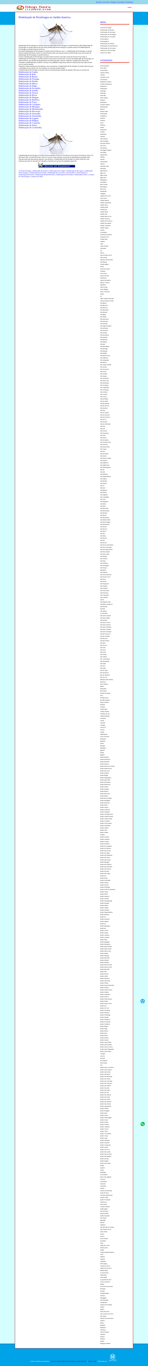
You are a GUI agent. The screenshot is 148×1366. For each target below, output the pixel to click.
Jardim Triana (104, 1136)
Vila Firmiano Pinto (105, 442)
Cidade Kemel (104, 212)
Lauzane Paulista (105, 104)
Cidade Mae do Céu (105, 216)
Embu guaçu (103, 1263)
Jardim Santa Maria (105, 1051)
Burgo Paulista (104, 702)
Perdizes (102, 120)
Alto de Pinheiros (105, 675)
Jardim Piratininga (105, 1015)
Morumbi (102, 1184)
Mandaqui (103, 1172)
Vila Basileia (103, 342)
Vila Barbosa (103, 339)
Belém (102, 686)
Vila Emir (102, 428)
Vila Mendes (103, 481)
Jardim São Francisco (106, 1083)
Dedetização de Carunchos (56, 173)
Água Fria (103, 173)
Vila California (104, 358)
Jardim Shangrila (104, 1111)
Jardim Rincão (104, 1031)
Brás (101, 695)
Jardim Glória (104, 894)
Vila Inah (102, 472)
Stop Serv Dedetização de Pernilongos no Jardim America (68, 1361)
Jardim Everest (104, 885)
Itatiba (102, 1341)
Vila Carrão (103, 371)
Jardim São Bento (105, 1074)
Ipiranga (102, 746)
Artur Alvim (103, 68)
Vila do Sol (103, 419)
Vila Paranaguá (104, 565)
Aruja (101, 1243)
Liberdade (103, 248)
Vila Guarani (103, 460)
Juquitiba (102, 1325)
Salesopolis (103, 1275)
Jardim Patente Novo (106, 990)
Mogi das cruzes (105, 1245)
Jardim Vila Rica (104, 1159)
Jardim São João (104, 1088)
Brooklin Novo (104, 698)
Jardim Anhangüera (105, 777)
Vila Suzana (103, 654)
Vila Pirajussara (104, 584)
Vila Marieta (103, 262)
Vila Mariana (103, 513)
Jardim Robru (104, 1035)
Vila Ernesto (103, 431)
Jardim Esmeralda (105, 880)
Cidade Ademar (104, 200)
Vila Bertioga (104, 349)
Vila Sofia (102, 647)
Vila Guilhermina (104, 465)
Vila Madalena (104, 501)
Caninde (102, 75)
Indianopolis (103, 88)
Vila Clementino (104, 383)
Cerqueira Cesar (104, 77)
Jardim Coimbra (104, 837)
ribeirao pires (104, 1247)
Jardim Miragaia (104, 862)
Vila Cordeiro (104, 392)
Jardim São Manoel (105, 1095)
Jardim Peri (103, 1006)
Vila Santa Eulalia (105, 618)
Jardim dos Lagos (105, 873)
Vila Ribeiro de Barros (106, 604)
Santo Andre (103, 1231)
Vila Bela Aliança (104, 346)
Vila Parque (103, 568)
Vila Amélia (103, 317)
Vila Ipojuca (103, 483)
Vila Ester (103, 435)
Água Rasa (103, 177)
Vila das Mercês (104, 406)
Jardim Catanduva (105, 825)
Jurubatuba (103, 102)
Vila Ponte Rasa (104, 590)
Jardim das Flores (105, 857)
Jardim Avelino (104, 787)
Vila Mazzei (103, 362)
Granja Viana (103, 239)
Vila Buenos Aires (105, 355)
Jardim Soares (104, 1115)
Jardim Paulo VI (104, 996)
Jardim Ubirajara (105, 1140)
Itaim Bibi (103, 95)
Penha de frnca (104, 1193)
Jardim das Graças (105, 860)
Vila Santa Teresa (105, 622)
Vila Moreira (103, 529)
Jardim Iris (103, 917)
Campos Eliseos (104, 72)
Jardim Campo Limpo (106, 819)
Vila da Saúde (104, 401)
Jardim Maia (103, 939)
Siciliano (102, 157)
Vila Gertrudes (104, 454)
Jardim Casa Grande (106, 823)
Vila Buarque (103, 351)
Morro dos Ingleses (105, 1177)
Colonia (102, 230)
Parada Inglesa (104, 264)
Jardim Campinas (105, 812)
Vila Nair (102, 533)
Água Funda (103, 175)
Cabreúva (103, 1330)
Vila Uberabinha (104, 661)
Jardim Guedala (104, 903)
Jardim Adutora (104, 757)
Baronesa (103, 682)
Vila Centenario (104, 378)
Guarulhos (103, 1241)
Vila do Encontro (105, 415)
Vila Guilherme (104, 463)
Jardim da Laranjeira (106, 846)
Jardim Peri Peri (104, 1008)
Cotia (101, 1254)
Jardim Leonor (104, 930)
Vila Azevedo (103, 337)
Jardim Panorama (105, 981)
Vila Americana (104, 319)
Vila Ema (102, 426)
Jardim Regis (103, 1028)
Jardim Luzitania (104, 937)
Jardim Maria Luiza (105, 951)
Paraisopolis (103, 114)
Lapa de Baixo (104, 246)
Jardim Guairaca (104, 896)
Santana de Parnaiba (106, 1305)
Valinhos (102, 1257)
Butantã (102, 704)
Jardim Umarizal (104, 1143)
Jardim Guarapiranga (106, 901)
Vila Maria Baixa (104, 511)
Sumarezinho (104, 161)
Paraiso (102, 1188)
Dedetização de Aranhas (26, 175)
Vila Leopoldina (104, 497)
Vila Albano (103, 303)
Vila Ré (102, 600)
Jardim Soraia (104, 1120)
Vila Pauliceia (103, 572)
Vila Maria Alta (104, 508)
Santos (102, 1234)
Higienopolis (103, 734)
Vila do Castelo (104, 412)
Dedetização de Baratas (40, 171)
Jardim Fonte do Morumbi (107, 889)
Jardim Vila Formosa (106, 1154)
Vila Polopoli (103, 586)
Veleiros (102, 164)
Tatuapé (102, 1054)
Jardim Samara (104, 1040)
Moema (102, 109)
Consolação (103, 232)
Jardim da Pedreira (105, 848)
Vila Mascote (103, 307)
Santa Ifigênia (104, 289)
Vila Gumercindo (105, 447)
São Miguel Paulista (105, 150)
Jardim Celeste (104, 828)
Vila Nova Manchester (106, 549)
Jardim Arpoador (105, 1216)
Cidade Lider (103, 214)
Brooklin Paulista (105, 700)
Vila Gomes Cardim (105, 458)
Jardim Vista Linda (105, 1163)
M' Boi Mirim (103, 1174)
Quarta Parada (104, 276)
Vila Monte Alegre (105, 522)
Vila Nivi (102, 540)
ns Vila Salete (104, 613)
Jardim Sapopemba (105, 1106)
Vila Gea (102, 451)
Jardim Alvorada (104, 761)
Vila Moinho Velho (105, 520)
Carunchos (106, 2)
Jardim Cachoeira (105, 809)
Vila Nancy (103, 536)
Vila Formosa (104, 444)
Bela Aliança (103, 187)
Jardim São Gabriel (105, 1085)
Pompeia (102, 271)
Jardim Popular (104, 1017)
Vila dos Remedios (105, 424)
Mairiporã (103, 1327)
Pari (101, 1065)
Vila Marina (103, 278)
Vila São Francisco (105, 634)
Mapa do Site (92, 1361)
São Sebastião (104, 1300)
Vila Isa (102, 485)
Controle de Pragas (25, 171)
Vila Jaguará (103, 490)
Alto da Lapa (103, 670)
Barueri (102, 1222)
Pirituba (102, 132)
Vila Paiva (103, 561)
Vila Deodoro (104, 408)
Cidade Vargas (104, 228)
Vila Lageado (104, 495)
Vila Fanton (103, 437)
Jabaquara (103, 570)
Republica (103, 285)
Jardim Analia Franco (106, 768)
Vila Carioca (103, 367)
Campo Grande (104, 711)
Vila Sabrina (103, 611)
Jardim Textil (103, 1131)
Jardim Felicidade (105, 887)
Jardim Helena (104, 905)
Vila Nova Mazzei (105, 552)
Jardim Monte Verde (106, 967)
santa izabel (103, 1277)
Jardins (102, 1165)
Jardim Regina (104, 1026)
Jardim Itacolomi (105, 919)
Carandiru (103, 718)
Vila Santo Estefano (105, 627)
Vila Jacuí (102, 488)
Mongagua (103, 1298)
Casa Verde (103, 198)
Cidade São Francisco (106, 221)
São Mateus (103, 148)
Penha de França (105, 269)
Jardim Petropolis (105, 1010)
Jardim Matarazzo (105, 784)
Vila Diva (102, 410)
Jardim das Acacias (105, 850)
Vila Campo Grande (105, 365)
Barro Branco (104, 684)
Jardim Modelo (104, 960)
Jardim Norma (104, 974)
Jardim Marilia (104, 953)
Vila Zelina (103, 668)
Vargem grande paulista (107, 1252)
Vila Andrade (103, 323)
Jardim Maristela (105, 958)
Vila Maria (103, 506)
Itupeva (102, 1336)
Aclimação (103, 168)
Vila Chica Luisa (104, 380)
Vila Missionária (104, 517)
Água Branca (103, 171)
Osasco (102, 1236)
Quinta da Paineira (105, 280)
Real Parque (103, 1063)
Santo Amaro (104, 139)
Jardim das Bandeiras (106, 855)
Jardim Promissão (105, 1022)
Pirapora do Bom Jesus (106, 1318)
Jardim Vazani (104, 1147)
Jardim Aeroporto (105, 759)
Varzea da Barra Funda (106, 301)
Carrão (102, 720)
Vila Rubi (102, 609)
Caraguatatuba (104, 1293)
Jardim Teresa (104, 1129)
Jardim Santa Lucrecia (106, 1047)
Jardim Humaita (104, 910)
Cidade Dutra (104, 205)
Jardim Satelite (104, 1108)
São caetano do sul (105, 1229)
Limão (102, 1170)
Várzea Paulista (104, 1332)
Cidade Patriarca (105, 219)
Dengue (113, 2)
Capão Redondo (104, 716)
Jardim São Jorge (105, 1090)
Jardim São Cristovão (106, 1081)
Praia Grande (104, 1238)
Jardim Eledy (103, 878)
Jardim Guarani (104, 898)
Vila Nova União (104, 554)
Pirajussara (103, 130)
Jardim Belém (104, 796)
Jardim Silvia (103, 1113)
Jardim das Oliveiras (105, 864)
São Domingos (104, 141)
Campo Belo (103, 709)
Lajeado (102, 1168)
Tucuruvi (102, 1179)
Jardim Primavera (105, 1019)
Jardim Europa (104, 882)
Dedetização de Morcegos (75, 171)
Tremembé (103, 1181)
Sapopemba (103, 155)
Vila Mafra (103, 504)
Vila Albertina (104, 305)
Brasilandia (103, 191)
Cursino (102, 730)
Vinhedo (102, 1339)
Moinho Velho (104, 111)
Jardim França (104, 892)
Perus (101, 123)
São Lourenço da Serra (106, 1314)
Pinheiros (102, 125)
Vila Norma (103, 542)
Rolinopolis (103, 134)
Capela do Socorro (105, 196)
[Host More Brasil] (113, 1361)
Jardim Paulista (104, 992)
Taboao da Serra (105, 1266)
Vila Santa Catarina (105, 615)
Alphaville (102, 1220)
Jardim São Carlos (105, 1079)
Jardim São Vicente (105, 1104)
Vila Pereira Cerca (105, 577)
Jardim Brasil (103, 805)
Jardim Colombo (104, 839)
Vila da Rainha (104, 399)
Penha (102, 266)
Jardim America (104, 764)
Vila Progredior (104, 595)
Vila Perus (103, 579)
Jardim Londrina (104, 935)
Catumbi (102, 723)
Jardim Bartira (104, 791)
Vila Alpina (103, 314)
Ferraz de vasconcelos (106, 1286)
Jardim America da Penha (107, 766)
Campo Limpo (104, 1197)
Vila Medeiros (104, 474)
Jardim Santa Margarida (107, 1049)
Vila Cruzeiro (103, 394)
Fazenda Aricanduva (106, 234)
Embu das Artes (104, 1311)
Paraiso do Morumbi (106, 1190)
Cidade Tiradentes (105, 225)
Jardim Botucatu (105, 803)
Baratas (98, 2)
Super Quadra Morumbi (107, 298)
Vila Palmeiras (104, 563)
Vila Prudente (104, 597)
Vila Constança (104, 390)
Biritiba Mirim (104, 1270)
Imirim (102, 743)
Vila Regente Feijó (105, 602)
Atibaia (102, 1284)
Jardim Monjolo (104, 962)
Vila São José (103, 638)
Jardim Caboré (104, 807)
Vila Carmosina (104, 369)
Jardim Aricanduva (105, 782)
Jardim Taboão (104, 1124)
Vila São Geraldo (105, 636)
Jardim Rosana (104, 1038)
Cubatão (102, 1334)
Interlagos (103, 91)
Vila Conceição (104, 385)
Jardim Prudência (105, 1024)
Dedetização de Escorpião (38, 173)
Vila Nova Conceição (106, 547)
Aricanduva (103, 182)
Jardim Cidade (104, 832)
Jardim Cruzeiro (104, 841)
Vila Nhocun (103, 538)
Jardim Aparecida (105, 780)
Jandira (102, 1309)
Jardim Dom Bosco (105, 869)
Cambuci (102, 707)
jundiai (102, 1250)
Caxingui (102, 725)
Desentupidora (82, 173)
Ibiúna (102, 1323)
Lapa (101, 244)
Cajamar (102, 1259)
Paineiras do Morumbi (106, 260)
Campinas (103, 1261)
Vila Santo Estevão (105, 629)
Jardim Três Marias (105, 1133)
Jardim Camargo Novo (106, 814)
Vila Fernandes (104, 440)
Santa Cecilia (103, 287)
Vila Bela (102, 344)
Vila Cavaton (103, 374)
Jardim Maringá (104, 955)
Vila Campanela (104, 360)
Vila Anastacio (104, 321)
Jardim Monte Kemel (106, 965)
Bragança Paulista (105, 1343)
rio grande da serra (105, 1279)
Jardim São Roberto (106, 1101)
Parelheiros (103, 116)
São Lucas (103, 145)
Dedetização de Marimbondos (45, 175)
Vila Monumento (105, 524)
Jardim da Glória (104, 844)
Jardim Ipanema (104, 914)
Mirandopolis (104, 107)
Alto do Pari (103, 677)
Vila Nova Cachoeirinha (106, 545)
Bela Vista (103, 189)
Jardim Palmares (105, 978)
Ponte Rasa (103, 273)
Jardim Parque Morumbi (107, 985)
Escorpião (121, 2)
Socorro (102, 1056)
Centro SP (103, 727)
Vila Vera (102, 666)
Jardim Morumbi (104, 969)
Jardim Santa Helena (106, 1044)
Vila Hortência (104, 1211)
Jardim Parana (104, 983)
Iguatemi (102, 741)
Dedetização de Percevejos (64, 175)
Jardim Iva (103, 924)
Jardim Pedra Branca (106, 999)
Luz (101, 250)
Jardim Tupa (103, 1138)
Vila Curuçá (103, 396)
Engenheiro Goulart (105, 82)
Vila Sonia (103, 650)
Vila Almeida (103, 312)
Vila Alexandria (104, 310)
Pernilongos (129, 2)
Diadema (102, 1225)
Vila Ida (102, 469)
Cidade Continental (105, 202)
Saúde (102, 294)
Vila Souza (103, 652)
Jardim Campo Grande (106, 816)
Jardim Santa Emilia (105, 1042)
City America (103, 79)
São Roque (103, 1316)
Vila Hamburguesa (105, 467)
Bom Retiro (103, 691)
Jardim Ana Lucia (105, 771)
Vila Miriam (103, 515)
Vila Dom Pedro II (105, 417)
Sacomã (102, 1058)
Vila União (103, 663)
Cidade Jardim (104, 207)
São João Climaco (105, 143)
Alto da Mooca (104, 672)
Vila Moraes (103, 526)
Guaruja (102, 1295)
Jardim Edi (103, 876)
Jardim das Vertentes (106, 866)
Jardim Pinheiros (104, 1012)
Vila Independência (105, 476)
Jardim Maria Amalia (106, 946)
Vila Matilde (103, 353)
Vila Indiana (103, 479)
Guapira (102, 241)
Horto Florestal (104, 736)
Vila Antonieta (104, 328)
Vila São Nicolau (104, 641)
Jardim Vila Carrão (105, 1152)
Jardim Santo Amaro (106, 1070)
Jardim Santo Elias (105, 1072)
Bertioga (102, 1289)
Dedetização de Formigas (57, 171)
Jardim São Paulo (105, 1097)
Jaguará (102, 750)
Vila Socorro (103, 645)
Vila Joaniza (103, 492)
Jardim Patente (104, 987)
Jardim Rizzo (103, 1033)
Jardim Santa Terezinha (106, 1067)
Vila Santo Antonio (105, 625)
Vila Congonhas (104, 387)
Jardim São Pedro (105, 1099)
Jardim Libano (104, 933)
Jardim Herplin (104, 907)
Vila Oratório (103, 558)
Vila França (103, 449)
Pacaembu (103, 1186)
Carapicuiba (103, 1302)
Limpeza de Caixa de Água (107, 50)
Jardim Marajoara (105, 944)
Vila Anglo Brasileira (105, 326)
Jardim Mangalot (105, 942)
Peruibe (102, 1291)
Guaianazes (103, 86)
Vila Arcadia (103, 333)
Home (129, 7)
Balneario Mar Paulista (106, 679)
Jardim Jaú (103, 928)
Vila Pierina (103, 581)
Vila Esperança (104, 433)
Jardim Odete (104, 976)
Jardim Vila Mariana (105, 1156)
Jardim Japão (103, 1209)
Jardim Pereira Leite (106, 1003)
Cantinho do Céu (105, 714)
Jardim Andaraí (104, 773)
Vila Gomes (103, 456)
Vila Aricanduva (104, 335)
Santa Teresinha (104, 291)
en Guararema (104, 1273)
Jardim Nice (103, 971)
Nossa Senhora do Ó (106, 255)
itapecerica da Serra (106, 1268)
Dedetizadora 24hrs (81, 175)
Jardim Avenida (104, 789)
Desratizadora (70, 173)
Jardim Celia (103, 830)
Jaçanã (102, 752)
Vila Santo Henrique (105, 631)
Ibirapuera (103, 739)
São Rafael (103, 152)
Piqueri (102, 127)
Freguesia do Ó (104, 237)
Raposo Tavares (105, 282)
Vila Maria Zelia (104, 166)
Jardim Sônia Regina (106, 1117)
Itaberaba (103, 93)
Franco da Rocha (105, 1282)
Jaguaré (102, 755)
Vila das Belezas (104, 403)
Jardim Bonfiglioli (105, 800)
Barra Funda (103, 184)
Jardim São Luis (104, 1092)
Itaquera (102, 100)
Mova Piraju (103, 257)
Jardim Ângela (104, 775)
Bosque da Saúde (105, 693)
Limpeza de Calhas (37, 176)
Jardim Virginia (104, 1161)
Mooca (102, 253)
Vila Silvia (102, 643)
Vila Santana (103, 620)
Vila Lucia (102, 499)
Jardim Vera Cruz (105, 1149)
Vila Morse (103, 531)
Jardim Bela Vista (105, 793)
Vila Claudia (103, 376)
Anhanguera (103, 180)
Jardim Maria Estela (105, 949)
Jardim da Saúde (105, 853)
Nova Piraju (103, 1204)
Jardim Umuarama (105, 1145)
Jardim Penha (104, 1001)
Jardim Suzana (104, 1122)
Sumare (102, 159)
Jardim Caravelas (105, 821)
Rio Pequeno (103, 1060)
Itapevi (102, 1307)
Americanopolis (104, 66)
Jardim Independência (106, 912)
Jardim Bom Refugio (106, 798)
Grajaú (102, 732)
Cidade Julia (103, 209)
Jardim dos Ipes (104, 871)
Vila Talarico (103, 657)
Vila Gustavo (103, 422)
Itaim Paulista (104, 98)
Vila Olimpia (103, 556)
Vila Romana (103, 606)
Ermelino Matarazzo (106, 84)
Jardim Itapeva (104, 921)
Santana (102, 136)
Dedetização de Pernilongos (108, 34)
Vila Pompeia (104, 588)
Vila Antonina (104, 330)
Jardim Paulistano (105, 994)
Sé (101, 296)
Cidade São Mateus (105, 223)
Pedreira (102, 118)
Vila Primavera (104, 593)
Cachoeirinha (103, 70)
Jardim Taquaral (104, 1127)
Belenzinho (103, 689)
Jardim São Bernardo (106, 1076)
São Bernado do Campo (107, 1227)
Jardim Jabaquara (105, 926)
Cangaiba (103, 193)
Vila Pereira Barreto (106, 574)
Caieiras (102, 1320)
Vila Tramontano (105, 659)
